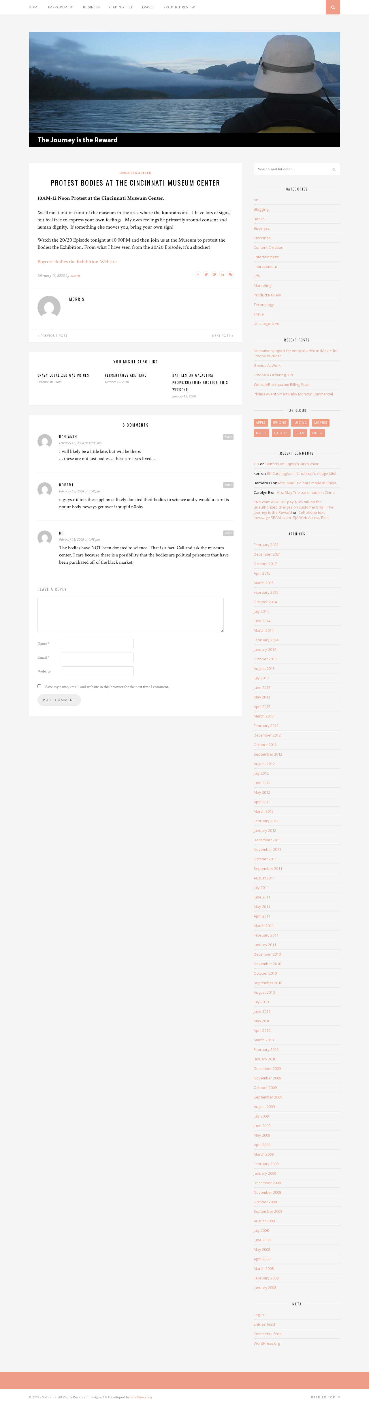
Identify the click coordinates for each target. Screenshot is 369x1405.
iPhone (279, 423)
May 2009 (262, 1135)
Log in (259, 1314)
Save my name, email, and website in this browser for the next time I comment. (107, 687)
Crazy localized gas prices (63, 375)
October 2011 (265, 859)
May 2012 (262, 792)
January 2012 (265, 830)
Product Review (179, 7)
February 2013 (266, 725)
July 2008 (261, 1230)
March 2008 (264, 1268)
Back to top (323, 1397)
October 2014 (265, 601)
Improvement (61, 7)
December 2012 (267, 735)
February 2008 (266, 1278)
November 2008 (267, 1192)
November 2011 (267, 849)
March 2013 (264, 716)
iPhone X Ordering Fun (273, 375)
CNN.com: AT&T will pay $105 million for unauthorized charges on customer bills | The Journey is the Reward (294, 507)
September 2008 (268, 1211)
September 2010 (268, 982)
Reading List (120, 7)
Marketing (262, 285)
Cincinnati (262, 237)
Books (259, 218)
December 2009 (267, 1068)
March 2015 (264, 582)
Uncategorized (135, 173)
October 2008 (265, 1201)
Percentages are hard (126, 375)
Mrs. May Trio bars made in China (307, 482)
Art (256, 199)
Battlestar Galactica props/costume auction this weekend (200, 382)
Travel (148, 7)
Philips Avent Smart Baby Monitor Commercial (293, 394)
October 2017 (265, 563)
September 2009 (268, 1097)
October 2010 (265, 973)
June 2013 (262, 687)
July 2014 (261, 611)
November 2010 (267, 963)
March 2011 (264, 925)
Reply (228, 436)
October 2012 (265, 744)
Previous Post (53, 336)
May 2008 (262, 1249)
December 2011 (267, 839)
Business (91, 7)
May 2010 (262, 1020)
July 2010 (261, 1001)
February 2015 (266, 592)
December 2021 (267, 554)
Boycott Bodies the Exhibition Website (77, 261)
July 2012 (261, 773)
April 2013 (262, 706)
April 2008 (262, 1259)
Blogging (261, 209)
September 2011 (268, 868)
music (261, 433)
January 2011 (265, 944)
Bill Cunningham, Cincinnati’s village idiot (301, 473)
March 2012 (264, 811)
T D (256, 463)
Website (43, 671)
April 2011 (262, 916)
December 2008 (267, 1182)
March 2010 (264, 1039)
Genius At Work (267, 365)
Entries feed (264, 1324)
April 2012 (262, 801)
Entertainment (266, 256)
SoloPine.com (141, 1397)
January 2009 (265, 1173)
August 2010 (264, 992)
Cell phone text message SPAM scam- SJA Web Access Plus (291, 515)
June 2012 (262, 782)
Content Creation (268, 247)
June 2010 (262, 1011)
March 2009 (264, 1154)
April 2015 (262, 573)
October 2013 (265, 659)
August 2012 (264, 763)
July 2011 (261, 887)
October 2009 (265, 1087)
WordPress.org (267, 1343)
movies (320, 423)
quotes (281, 433)
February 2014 (266, 639)
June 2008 (262, 1240)
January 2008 (265, 1287)
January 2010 (265, 1059)
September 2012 (268, 754)
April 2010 (262, 1030)
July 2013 (261, 678)
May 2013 (262, 697)
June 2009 (262, 1125)
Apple (261, 423)
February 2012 (266, 820)
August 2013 (264, 668)
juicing (300, 423)
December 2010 (267, 954)
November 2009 (267, 1078)
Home (34, 7)
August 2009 (264, 1106)
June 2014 (262, 620)
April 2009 (262, 1144)
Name (43, 643)
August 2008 (264, 1220)
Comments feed (268, 1333)
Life (257, 276)
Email (43, 657)
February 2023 (266, 544)
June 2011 (262, 897)
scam (300, 433)
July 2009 (261, 1116)
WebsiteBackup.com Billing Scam (282, 384)
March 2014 (264, 630)
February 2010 (266, 1049)
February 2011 (266, 935)
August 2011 (264, 878)
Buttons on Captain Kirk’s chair (292, 463)
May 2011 (262, 906)
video (317, 433)
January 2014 (265, 649)
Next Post (221, 336)
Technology (264, 304)
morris (75, 275)
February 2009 (266, 1163)
